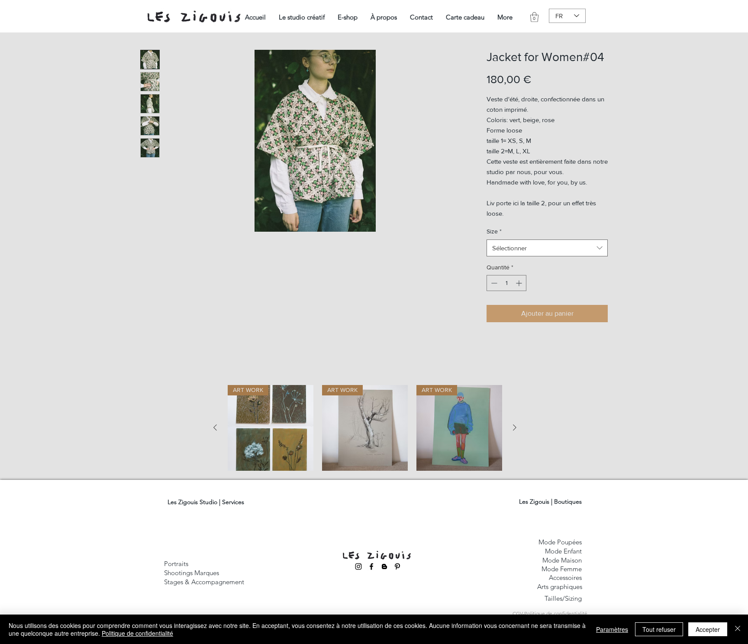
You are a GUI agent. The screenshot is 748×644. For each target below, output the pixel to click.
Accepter (708, 629)
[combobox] (547, 247)
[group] (365, 428)
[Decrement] (493, 283)
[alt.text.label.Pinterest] (397, 566)
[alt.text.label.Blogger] (384, 566)
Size (494, 231)
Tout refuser (659, 629)
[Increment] (519, 283)
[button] (301, 17)
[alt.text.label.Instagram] (358, 566)
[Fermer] (737, 629)
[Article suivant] (514, 427)
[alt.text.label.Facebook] (371, 566)
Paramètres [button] (612, 629)
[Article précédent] (215, 427)
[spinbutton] (506, 283)
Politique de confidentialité (137, 633)
